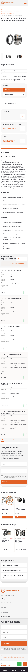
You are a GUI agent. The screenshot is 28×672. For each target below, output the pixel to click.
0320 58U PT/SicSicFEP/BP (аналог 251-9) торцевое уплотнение (13, 412)
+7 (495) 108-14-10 (7, 595)
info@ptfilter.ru (5, 599)
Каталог (9, 8)
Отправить (5, 481)
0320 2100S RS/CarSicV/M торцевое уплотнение (18, 542)
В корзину (6, 516)
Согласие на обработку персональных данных (12, 657)
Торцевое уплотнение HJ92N (20, 508)
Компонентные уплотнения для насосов (10, 11)
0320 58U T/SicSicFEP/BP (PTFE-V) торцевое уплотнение (11, 355)
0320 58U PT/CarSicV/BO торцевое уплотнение (11, 271)
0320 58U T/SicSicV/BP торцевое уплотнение (10, 327)
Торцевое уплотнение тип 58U (8, 13)
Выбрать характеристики (17, 263)
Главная (3, 8)
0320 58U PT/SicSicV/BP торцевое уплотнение (11, 299)
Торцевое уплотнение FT (6, 508)
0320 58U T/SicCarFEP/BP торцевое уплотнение (11, 383)
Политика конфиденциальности (9, 656)
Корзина (23, 670)
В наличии (21, 259)
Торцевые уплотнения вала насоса (9, 9)
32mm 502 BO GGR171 (5, 541)
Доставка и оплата (6, 665)
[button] (2, 56)
